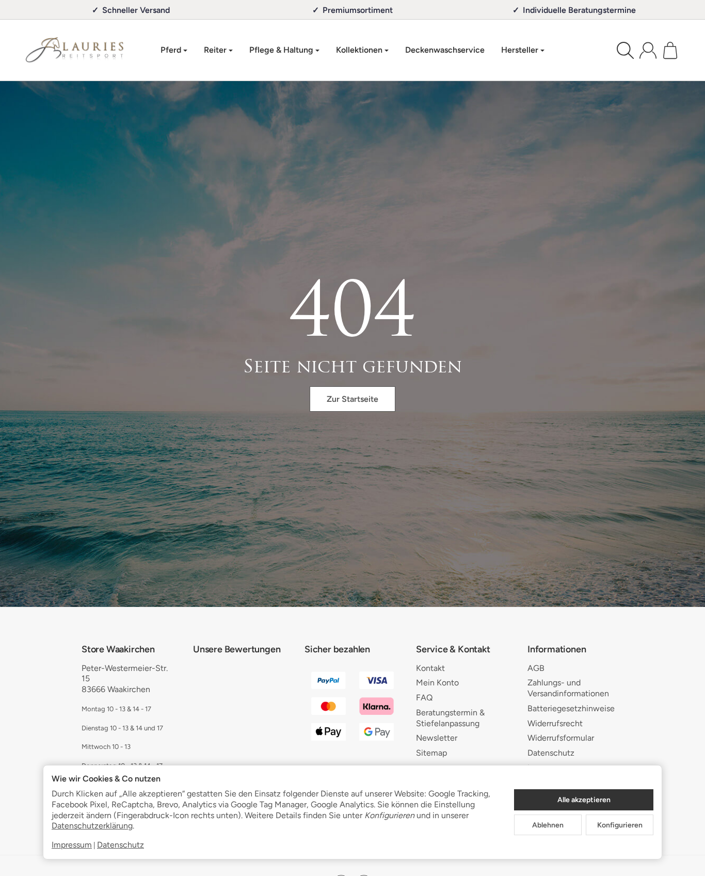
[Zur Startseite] (75, 50)
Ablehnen (548, 825)
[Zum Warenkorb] (670, 50)
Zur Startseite (352, 399)
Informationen (556, 650)
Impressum (72, 845)
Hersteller (519, 50)
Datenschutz (120, 845)
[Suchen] (625, 50)
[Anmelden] (648, 50)
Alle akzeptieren (584, 799)
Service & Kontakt (453, 650)
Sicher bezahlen (337, 650)
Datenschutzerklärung (92, 826)
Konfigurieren (620, 825)
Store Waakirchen (118, 650)
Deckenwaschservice (445, 50)
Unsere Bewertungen (236, 650)
